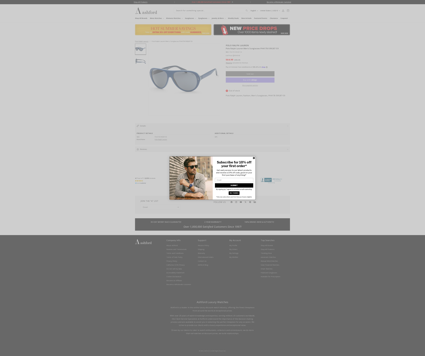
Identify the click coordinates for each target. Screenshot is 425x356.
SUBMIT (234, 185)
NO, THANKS (234, 193)
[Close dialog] (254, 158)
